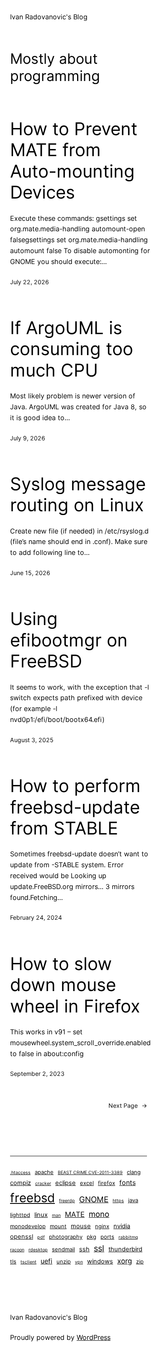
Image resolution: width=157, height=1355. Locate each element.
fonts (127, 1183)
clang (134, 1172)
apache (44, 1172)
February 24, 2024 (36, 917)
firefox (106, 1183)
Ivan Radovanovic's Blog (49, 17)
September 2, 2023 (37, 1073)
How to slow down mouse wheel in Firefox (75, 985)
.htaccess (20, 1172)
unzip (64, 1261)
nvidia (121, 1226)
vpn (79, 1262)
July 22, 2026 (29, 281)
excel (87, 1183)
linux (41, 1215)
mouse (81, 1226)
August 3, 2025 (32, 739)
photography (65, 1236)
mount (58, 1226)
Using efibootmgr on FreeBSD (69, 640)
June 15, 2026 (30, 572)
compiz (20, 1183)
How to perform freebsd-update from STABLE (75, 807)
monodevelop (28, 1226)
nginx (102, 1226)
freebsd (32, 1197)
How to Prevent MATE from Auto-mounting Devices (73, 160)
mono (99, 1214)
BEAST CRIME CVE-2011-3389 (90, 1172)
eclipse (65, 1183)
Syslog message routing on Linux (78, 494)
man (56, 1215)
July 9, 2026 (27, 438)
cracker (43, 1183)
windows (100, 1261)
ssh (84, 1249)
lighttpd (20, 1214)
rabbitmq (128, 1237)
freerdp (67, 1200)
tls (13, 1261)
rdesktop (38, 1250)
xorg (124, 1261)
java (133, 1200)
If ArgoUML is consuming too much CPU (71, 349)
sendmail (63, 1249)
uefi (46, 1261)
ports (107, 1236)
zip (140, 1261)
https (118, 1200)
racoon (17, 1250)
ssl (99, 1248)
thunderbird (125, 1249)
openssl (21, 1236)
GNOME (93, 1199)
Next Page (127, 1105)
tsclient (28, 1262)
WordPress (94, 1337)
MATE (75, 1214)
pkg (91, 1236)
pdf (41, 1237)
